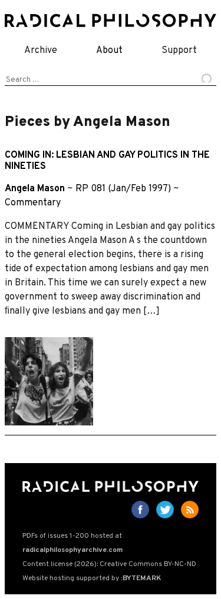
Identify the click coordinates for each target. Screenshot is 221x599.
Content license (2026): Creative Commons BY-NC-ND (109, 564)
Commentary (33, 203)
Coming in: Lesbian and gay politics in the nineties (107, 160)
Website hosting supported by (91, 578)
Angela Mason (35, 189)
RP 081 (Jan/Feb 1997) (123, 189)
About (109, 50)
